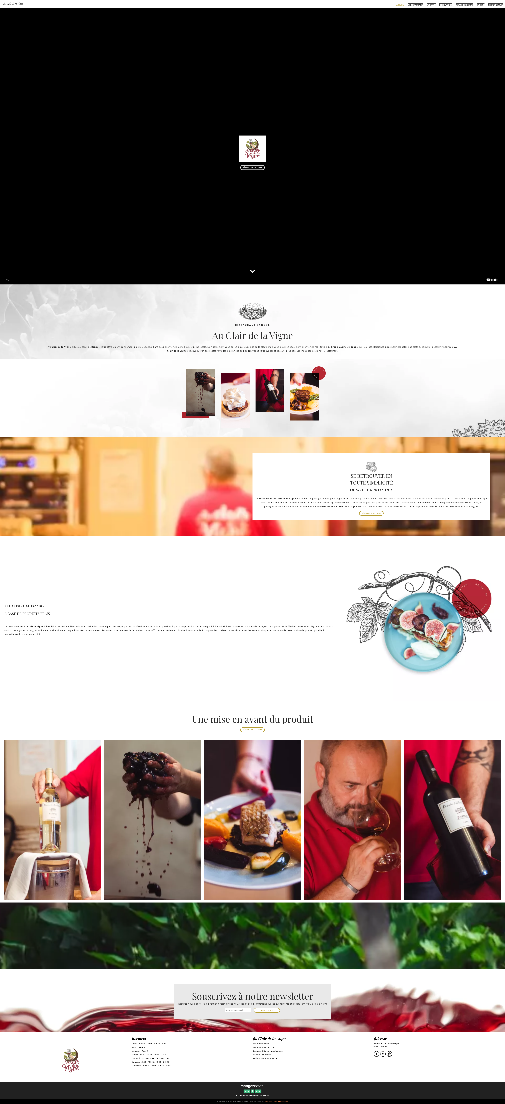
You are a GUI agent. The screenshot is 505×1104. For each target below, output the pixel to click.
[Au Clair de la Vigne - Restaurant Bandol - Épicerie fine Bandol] (352, 820)
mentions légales (281, 1101)
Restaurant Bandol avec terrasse (267, 1051)
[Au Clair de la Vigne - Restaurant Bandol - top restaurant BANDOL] (52, 820)
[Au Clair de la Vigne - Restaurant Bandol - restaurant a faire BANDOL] (252, 820)
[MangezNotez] (389, 1055)
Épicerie (480, 5)
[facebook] (376, 1055)
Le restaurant (415, 5)
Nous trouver (495, 5)
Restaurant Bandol (261, 1043)
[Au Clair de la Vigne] (252, 1086)
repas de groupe (464, 5)
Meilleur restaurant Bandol (265, 1058)
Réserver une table (371, 513)
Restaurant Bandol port (263, 1047)
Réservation (445, 5)
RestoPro (268, 1101)
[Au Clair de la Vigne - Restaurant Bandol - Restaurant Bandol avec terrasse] (419, 619)
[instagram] (383, 1055)
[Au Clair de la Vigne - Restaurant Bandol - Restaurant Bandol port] (152, 820)
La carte (431, 5)
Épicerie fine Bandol (262, 1054)
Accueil (400, 5)
